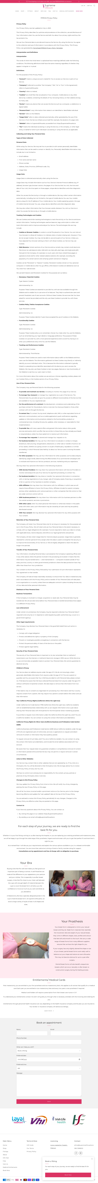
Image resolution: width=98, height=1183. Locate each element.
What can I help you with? (25, 1047)
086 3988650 (78, 1148)
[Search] (94, 5)
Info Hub (43, 11)
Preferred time (21, 1064)
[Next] (79, 1)
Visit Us (55, 11)
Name (18, 1029)
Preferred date (21, 1055)
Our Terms (30, 1148)
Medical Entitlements (67, 11)
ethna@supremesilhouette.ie (84, 1145)
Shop (22, 11)
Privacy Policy (31, 1151)
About (37, 11)
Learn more (48, 1010)
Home (17, 11)
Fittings (30, 11)
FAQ (49, 11)
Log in (83, 5)
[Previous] (19, 1)
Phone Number (21, 1038)
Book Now (79, 11)
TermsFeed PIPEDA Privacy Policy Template (48, 48)
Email (52, 1029)
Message (19, 1073)
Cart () (89, 5)
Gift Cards (30, 1145)
